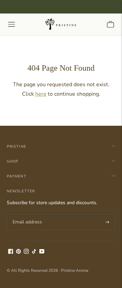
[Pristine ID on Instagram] (26, 252)
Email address (26, 214)
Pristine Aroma (74, 270)
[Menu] (11, 24)
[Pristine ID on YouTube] (41, 252)
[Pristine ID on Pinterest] (18, 252)
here (40, 94)
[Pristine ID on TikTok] (34, 252)
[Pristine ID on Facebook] (10, 252)
